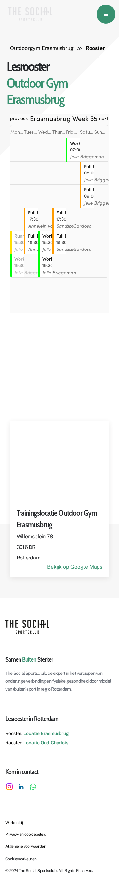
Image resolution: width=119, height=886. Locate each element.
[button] (106, 14)
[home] (28, 14)
